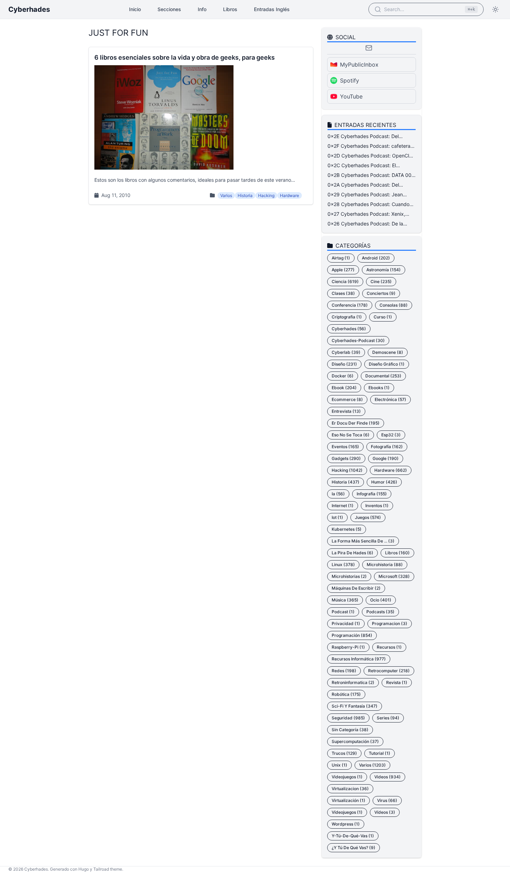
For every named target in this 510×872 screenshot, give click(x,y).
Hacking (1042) (347, 470)
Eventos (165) (345, 446)
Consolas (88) (394, 305)
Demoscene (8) (387, 352)
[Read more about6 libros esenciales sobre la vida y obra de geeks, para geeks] (200, 126)
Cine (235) (381, 281)
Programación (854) (352, 635)
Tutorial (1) (379, 753)
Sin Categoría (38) (350, 729)
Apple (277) (343, 269)
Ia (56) (338, 493)
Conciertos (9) (381, 293)
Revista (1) (396, 682)
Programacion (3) (389, 623)
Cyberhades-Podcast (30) (358, 340)
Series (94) (388, 717)
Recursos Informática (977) (359, 658)
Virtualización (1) (348, 800)
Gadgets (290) (346, 458)
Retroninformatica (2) (353, 682)
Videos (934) (387, 776)
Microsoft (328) (394, 576)
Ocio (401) (380, 599)
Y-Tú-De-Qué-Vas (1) (353, 835)
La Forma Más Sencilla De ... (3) (363, 541)
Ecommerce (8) (347, 399)
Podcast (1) (343, 611)
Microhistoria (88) (385, 564)
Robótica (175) (346, 694)
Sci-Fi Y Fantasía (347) (354, 706)
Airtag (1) (341, 257)
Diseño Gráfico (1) (387, 364)
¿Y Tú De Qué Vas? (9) (353, 847)
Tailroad (101, 869)
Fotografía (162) (387, 446)
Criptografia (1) (347, 316)
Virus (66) (387, 800)
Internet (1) (343, 505)
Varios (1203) (372, 765)
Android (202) (376, 257)
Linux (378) (343, 564)
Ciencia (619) (345, 281)
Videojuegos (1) (347, 776)
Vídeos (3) (384, 812)
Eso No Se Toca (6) (350, 434)
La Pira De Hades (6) (352, 552)
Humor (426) (384, 482)
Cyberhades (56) (349, 328)
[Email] (368, 47)
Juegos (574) (368, 517)
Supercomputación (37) (355, 741)
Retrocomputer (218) (389, 670)
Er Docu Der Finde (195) (356, 423)
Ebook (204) (344, 387)
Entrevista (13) (346, 411)
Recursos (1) (389, 647)
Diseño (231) (344, 364)
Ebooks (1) (379, 387)
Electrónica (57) (390, 399)
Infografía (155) (372, 493)
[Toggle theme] (495, 9)
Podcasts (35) (380, 611)
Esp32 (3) (391, 434)
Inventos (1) (377, 505)
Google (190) (386, 458)
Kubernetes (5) (347, 529)
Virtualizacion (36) (350, 788)
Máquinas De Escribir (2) (356, 588)
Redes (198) (344, 670)
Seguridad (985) (348, 717)
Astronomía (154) (383, 269)
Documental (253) (383, 375)
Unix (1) (339, 765)
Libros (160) (397, 552)
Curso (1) (383, 316)
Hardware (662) (390, 470)
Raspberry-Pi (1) (348, 647)
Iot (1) (337, 517)
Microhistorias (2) (349, 576)
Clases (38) (343, 293)
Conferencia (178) (350, 305)
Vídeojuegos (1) (347, 812)
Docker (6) (343, 375)
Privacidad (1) (346, 623)
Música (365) (345, 599)
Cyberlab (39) (346, 352)
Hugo (83, 869)
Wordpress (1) (346, 824)
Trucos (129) (344, 753)
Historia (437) (345, 482)
